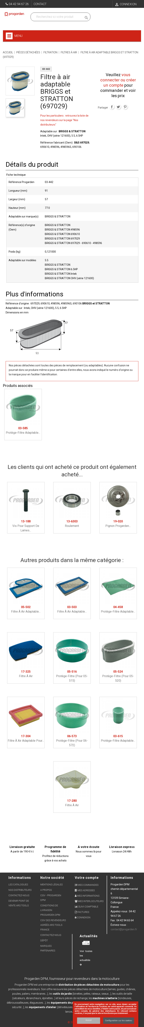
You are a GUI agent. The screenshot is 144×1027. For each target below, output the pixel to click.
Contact (40, 4)
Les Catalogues (18, 884)
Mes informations (87, 895)
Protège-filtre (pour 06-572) (72, 740)
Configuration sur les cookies (118, 1020)
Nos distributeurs (20, 890)
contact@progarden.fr (124, 929)
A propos (46, 890)
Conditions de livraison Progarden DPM (50, 910)
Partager (111, 106)
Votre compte (87, 878)
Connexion (83, 917)
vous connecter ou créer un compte (118, 80)
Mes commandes (87, 884)
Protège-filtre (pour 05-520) (118, 676)
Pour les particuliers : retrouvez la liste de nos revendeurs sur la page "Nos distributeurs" (64, 120)
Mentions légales (51, 884)
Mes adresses (86, 890)
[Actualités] (86, 942)
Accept (89, 1020)
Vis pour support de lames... (25, 526)
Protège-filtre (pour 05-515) (72, 676)
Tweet (118, 106)
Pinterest (125, 106)
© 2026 (72, 1022)
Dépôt (44, 940)
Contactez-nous (18, 895)
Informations (122, 878)
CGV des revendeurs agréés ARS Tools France (53, 925)
